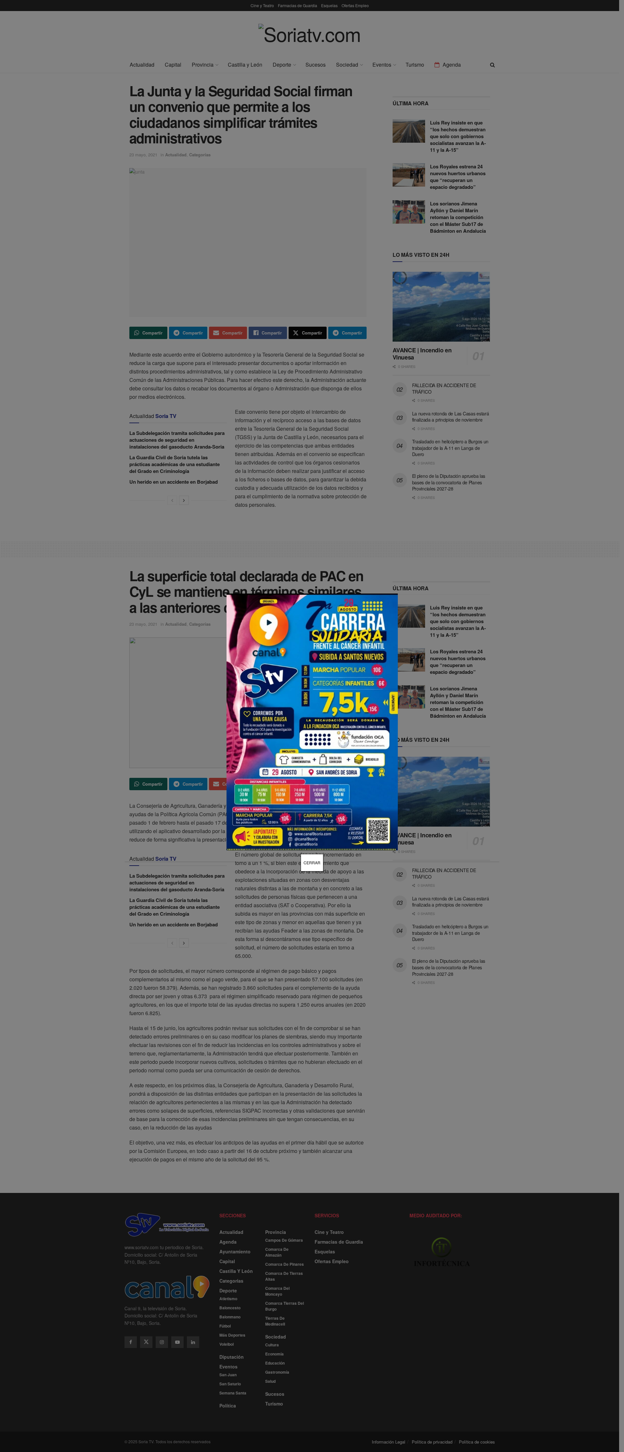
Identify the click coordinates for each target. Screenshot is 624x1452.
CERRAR (312, 862)
